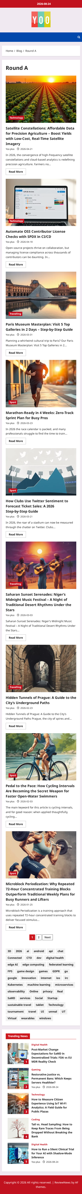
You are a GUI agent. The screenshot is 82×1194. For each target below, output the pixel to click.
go (66, 971)
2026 (19, 951)
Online (34, 991)
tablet (40, 1005)
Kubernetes (15, 984)
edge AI (13, 964)
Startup (52, 998)
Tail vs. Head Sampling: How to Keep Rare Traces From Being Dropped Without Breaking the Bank (18, 1128)
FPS (10, 971)
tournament (16, 1011)
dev (39, 958)
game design (25, 971)
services (25, 998)
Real (60, 991)
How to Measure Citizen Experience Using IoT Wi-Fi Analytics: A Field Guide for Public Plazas (18, 1103)
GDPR (56, 971)
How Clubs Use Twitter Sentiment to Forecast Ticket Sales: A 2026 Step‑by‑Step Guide (37, 506)
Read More (17, 170)
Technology (16, 117)
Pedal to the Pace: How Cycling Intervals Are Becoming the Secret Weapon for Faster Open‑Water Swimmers (40, 790)
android (39, 951)
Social (39, 998)
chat (60, 951)
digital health (55, 958)
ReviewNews (63, 1182)
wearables (28, 1018)
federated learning (61, 964)
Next (47, 937)
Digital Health (39, 1044)
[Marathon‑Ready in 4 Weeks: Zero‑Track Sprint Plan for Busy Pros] (41, 383)
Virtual (12, 1018)
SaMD (11, 998)
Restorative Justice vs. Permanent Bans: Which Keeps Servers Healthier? (18, 1078)
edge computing (33, 964)
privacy (47, 991)
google (12, 978)
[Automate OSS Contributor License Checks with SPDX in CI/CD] (41, 202)
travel (32, 1011)
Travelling (15, 313)
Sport (13, 402)
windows (45, 1018)
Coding (35, 1119)
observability (16, 991)
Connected (15, 958)
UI (42, 1011)
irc (66, 978)
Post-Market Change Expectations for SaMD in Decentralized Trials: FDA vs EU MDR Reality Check (18, 1053)
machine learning (38, 984)
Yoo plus (10, 149)
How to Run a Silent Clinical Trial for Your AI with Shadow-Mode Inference (18, 1153)
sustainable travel (19, 1005)
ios (58, 978)
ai (28, 951)
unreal (53, 1011)
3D (9, 951)
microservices (64, 984)
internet (46, 978)
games (43, 971)
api (51, 951)
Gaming (36, 1069)
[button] (79, 37)
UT (63, 1011)
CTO (29, 958)
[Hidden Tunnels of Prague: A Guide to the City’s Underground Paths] (41, 668)
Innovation (29, 978)
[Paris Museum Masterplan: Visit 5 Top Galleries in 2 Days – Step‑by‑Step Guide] (41, 295)
